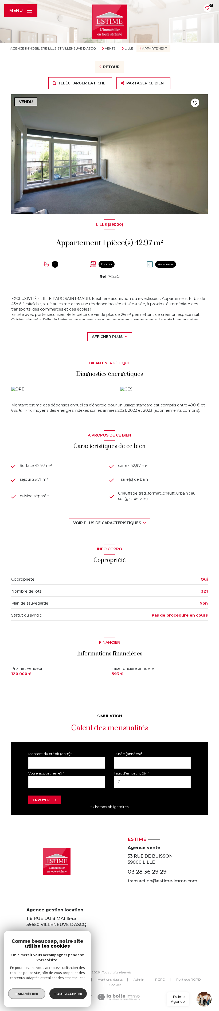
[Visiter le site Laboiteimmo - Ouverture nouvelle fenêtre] (118, 997)
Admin (139, 979)
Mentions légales (110, 979)
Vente (110, 48)
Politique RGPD (188, 979)
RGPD (160, 979)
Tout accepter (68, 993)
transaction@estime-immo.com (162, 880)
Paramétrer (26, 993)
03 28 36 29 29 (147, 871)
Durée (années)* (128, 754)
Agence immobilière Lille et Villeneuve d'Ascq (53, 48)
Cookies (115, 985)
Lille (129, 48)
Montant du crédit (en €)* (50, 754)
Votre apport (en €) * (46, 773)
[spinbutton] (152, 782)
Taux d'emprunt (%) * (131, 773)
